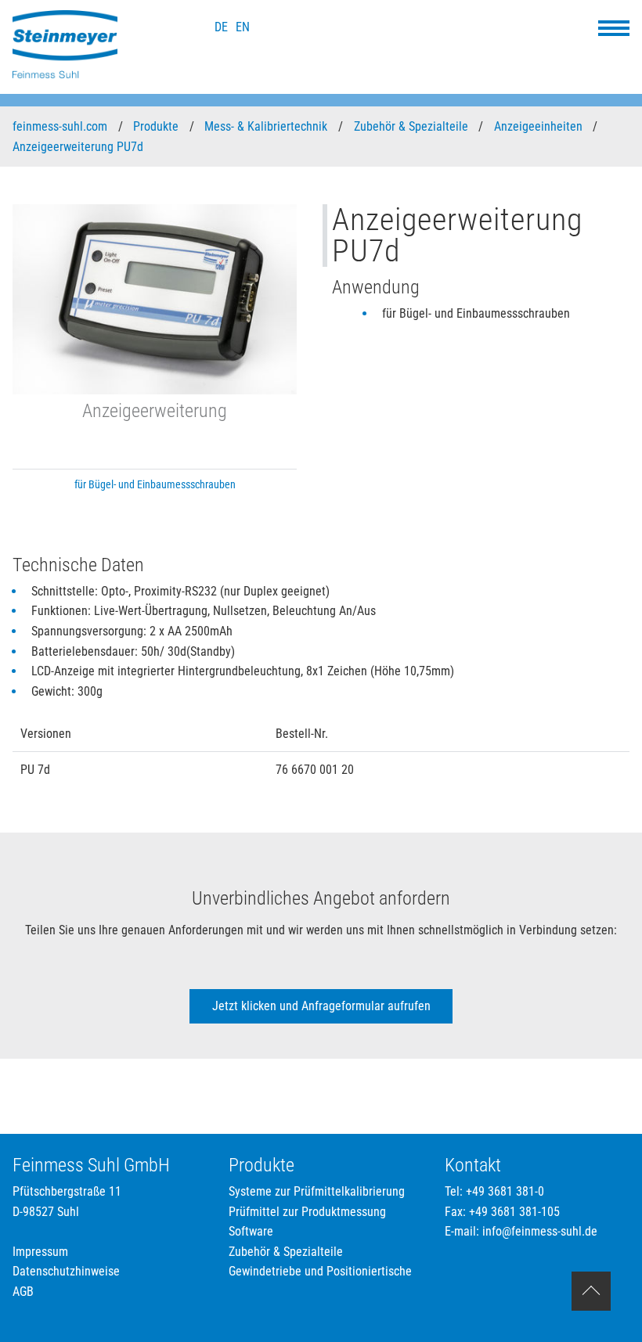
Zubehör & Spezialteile (412, 126)
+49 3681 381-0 (505, 1191)
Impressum (40, 1251)
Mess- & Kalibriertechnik (267, 126)
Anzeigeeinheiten (540, 126)
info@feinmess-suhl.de (539, 1231)
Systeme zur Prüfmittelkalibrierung (317, 1191)
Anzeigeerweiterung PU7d (79, 146)
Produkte (157, 126)
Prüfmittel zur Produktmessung (307, 1211)
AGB (23, 1291)
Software (251, 1231)
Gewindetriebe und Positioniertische (320, 1271)
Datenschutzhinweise (66, 1271)
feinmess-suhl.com (61, 126)
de (221, 27)
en (243, 27)
